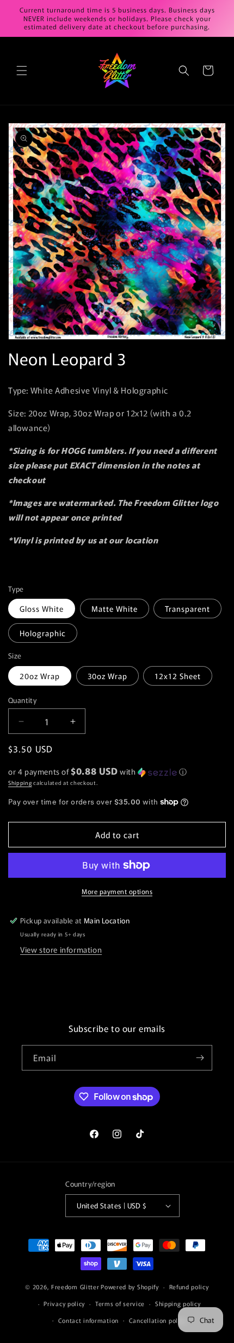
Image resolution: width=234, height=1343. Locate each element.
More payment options (117, 891)
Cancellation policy (157, 1320)
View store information (61, 949)
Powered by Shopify (130, 1286)
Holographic (43, 633)
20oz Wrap (40, 675)
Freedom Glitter (75, 1286)
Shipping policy (178, 1303)
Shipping (20, 782)
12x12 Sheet (178, 675)
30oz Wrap (107, 675)
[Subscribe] (200, 1057)
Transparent (187, 608)
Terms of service (120, 1303)
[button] (22, 71)
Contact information (88, 1320)
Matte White (114, 608)
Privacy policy (64, 1303)
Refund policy (189, 1286)
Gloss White (42, 608)
